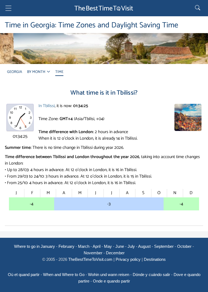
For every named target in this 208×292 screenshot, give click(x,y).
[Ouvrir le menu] (8, 9)
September (164, 246)
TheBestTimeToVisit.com (90, 259)
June (119, 246)
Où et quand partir (24, 274)
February (66, 246)
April (96, 246)
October (184, 246)
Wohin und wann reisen (108, 274)
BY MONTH (36, 72)
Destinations (155, 259)
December (115, 253)
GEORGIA (14, 72)
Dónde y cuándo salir (151, 274)
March (83, 246)
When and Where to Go (63, 274)
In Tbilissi (46, 106)
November (93, 253)
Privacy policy (128, 259)
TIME (59, 72)
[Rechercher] (198, 8)
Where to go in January (34, 246)
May (108, 246)
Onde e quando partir (111, 281)
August (144, 246)
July (131, 246)
